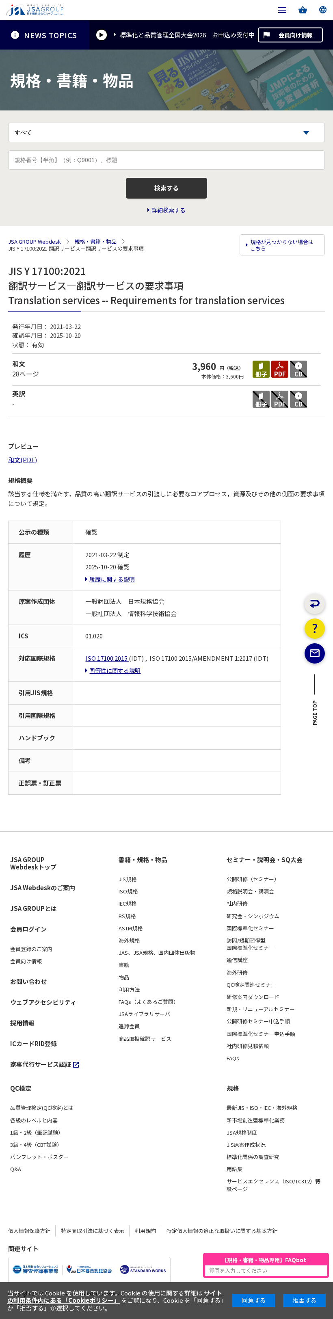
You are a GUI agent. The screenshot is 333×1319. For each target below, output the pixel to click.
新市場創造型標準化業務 (256, 1120)
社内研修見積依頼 (248, 1046)
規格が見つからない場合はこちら (282, 245)
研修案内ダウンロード (253, 997)
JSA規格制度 (242, 1132)
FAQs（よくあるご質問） (149, 1001)
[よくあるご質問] (315, 628)
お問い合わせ (28, 981)
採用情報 (22, 1022)
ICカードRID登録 (33, 1043)
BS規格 (127, 916)
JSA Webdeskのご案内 (42, 887)
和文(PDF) (22, 459)
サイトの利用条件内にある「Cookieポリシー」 (114, 1296)
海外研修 (237, 972)
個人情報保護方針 (29, 1231)
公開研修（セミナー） (253, 879)
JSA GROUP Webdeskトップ (33, 863)
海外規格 (129, 940)
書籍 (124, 965)
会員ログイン (28, 929)
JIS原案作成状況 (246, 1144)
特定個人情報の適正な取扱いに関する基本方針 (221, 1231)
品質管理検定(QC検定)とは (42, 1107)
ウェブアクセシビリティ (43, 1002)
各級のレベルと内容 (34, 1120)
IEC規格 (127, 903)
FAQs (233, 1058)
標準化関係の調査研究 (253, 1157)
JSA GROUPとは (33, 908)
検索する (166, 188)
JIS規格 (127, 879)
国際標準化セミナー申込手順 (261, 1034)
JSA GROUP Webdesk (34, 241)
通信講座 (237, 960)
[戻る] (315, 604)
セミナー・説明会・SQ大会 (265, 859)
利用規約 (145, 1231)
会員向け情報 (296, 35)
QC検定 (20, 1088)
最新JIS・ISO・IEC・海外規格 (262, 1107)
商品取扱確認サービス (145, 1038)
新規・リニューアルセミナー (261, 1009)
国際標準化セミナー (250, 928)
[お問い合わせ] (315, 653)
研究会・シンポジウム (253, 916)
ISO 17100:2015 (107, 658)
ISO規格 (128, 891)
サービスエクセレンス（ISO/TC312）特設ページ (273, 1185)
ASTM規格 (131, 928)
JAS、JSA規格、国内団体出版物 (157, 952)
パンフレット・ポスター (39, 1157)
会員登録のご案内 (31, 949)
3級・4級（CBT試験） (36, 1144)
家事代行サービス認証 (40, 1064)
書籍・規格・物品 (143, 859)
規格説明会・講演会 (250, 891)
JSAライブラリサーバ (144, 1014)
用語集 (234, 1169)
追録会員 (129, 1026)
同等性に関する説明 (115, 670)
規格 (233, 1088)
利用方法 (129, 989)
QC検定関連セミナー (251, 984)
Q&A (15, 1169)
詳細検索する (168, 210)
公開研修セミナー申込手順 (258, 1021)
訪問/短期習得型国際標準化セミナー (250, 944)
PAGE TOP (315, 715)
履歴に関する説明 (112, 579)
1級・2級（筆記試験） (36, 1132)
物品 (124, 977)
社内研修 (237, 903)
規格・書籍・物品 (95, 241)
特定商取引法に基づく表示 (92, 1231)
